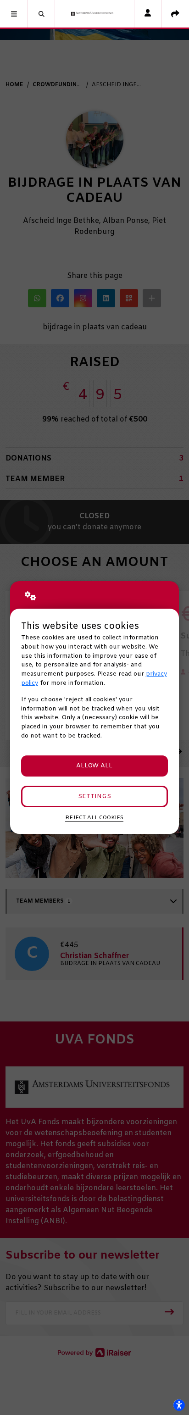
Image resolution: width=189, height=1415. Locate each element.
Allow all (94, 766)
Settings (94, 796)
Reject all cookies (94, 817)
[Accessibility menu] (178, 1404)
